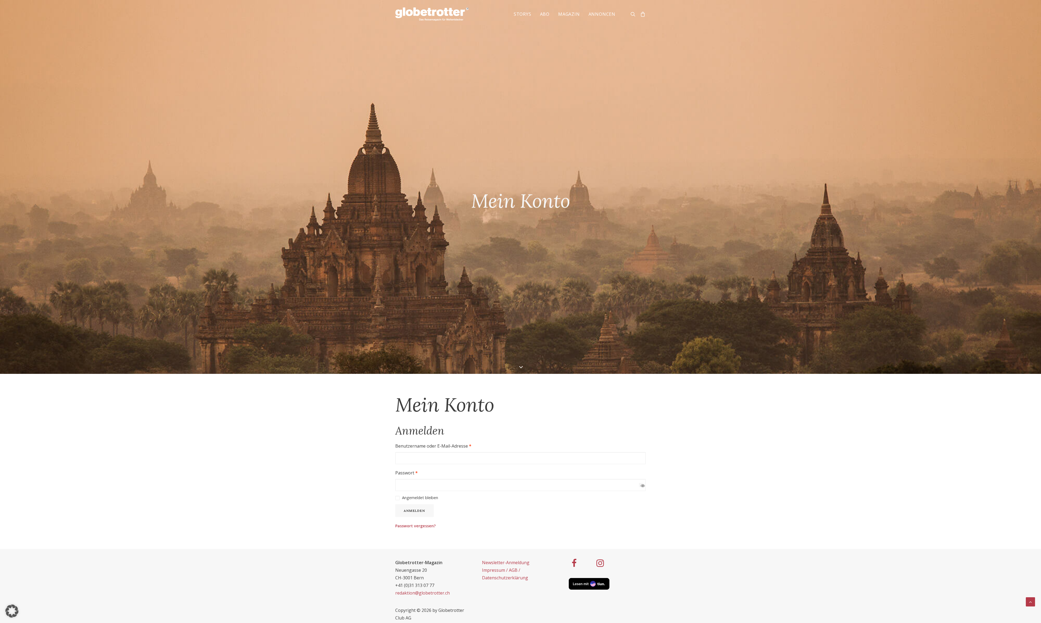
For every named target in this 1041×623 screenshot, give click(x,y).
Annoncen (602, 14)
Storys (522, 14)
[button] (12, 611)
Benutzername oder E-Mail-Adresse (433, 446)
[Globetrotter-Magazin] (432, 14)
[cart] (642, 14)
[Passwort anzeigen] (641, 485)
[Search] (634, 14)
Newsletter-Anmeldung (505, 563)
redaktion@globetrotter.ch (422, 593)
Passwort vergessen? (415, 525)
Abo (545, 14)
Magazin (569, 14)
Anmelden (414, 511)
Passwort (406, 473)
